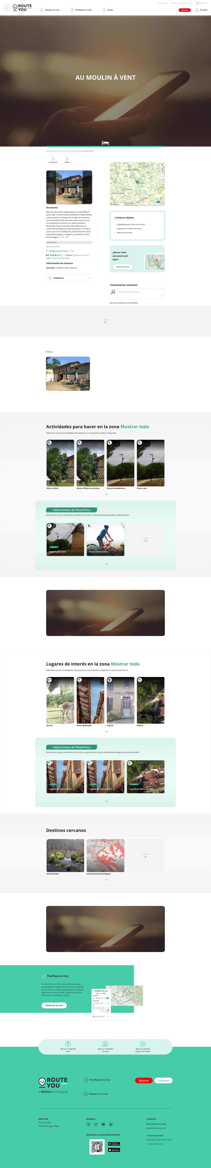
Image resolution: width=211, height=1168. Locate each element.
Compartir (53, 162)
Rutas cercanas (122, 267)
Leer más (64, 237)
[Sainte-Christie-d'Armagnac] (105, 855)
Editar (67, 162)
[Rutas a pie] (150, 463)
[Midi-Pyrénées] (65, 855)
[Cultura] (120, 700)
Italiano (56, 258)
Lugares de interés (51, 151)
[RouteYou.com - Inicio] (22, 7)
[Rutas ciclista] (60, 463)
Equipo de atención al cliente (160, 1139)
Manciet (79, 151)
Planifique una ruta (100, 1079)
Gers (64, 151)
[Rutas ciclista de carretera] (90, 463)
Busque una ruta (98, 1093)
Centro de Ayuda (155, 1144)
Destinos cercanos (124, 232)
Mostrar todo (134, 427)
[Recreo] (60, 700)
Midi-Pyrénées (71, 151)
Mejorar (184, 10)
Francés (85, 255)
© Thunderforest (143, 205)
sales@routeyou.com (157, 1128)
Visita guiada (162, 3)
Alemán (77, 255)
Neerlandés (65, 258)
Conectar (163, 1080)
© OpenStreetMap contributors (156, 205)
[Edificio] (150, 700)
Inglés (48, 258)
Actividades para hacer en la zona (130, 224)
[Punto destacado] (90, 700)
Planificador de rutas (54, 1005)
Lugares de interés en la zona (128, 228)
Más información (53, 246)
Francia (60, 151)
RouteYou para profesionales (181, 3)
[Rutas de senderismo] (120, 463)
